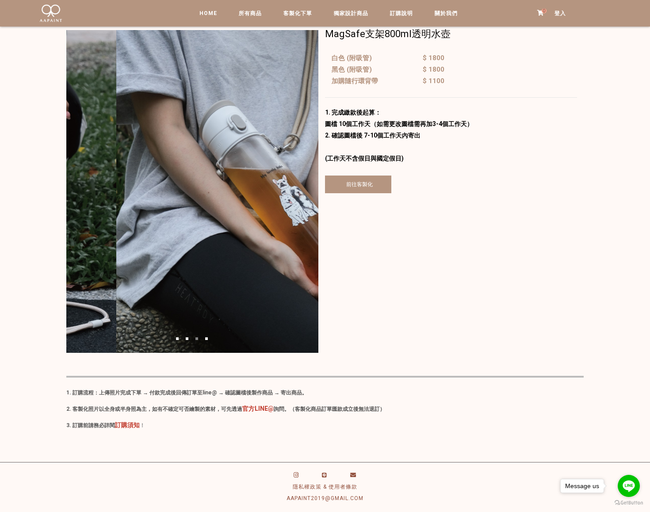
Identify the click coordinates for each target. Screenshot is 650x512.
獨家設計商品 (351, 13)
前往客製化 (358, 184)
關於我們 (446, 13)
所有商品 (250, 13)
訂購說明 (401, 13)
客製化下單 (297, 13)
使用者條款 (343, 487)
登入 (560, 13)
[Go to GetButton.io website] (629, 503)
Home (208, 13)
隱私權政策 (307, 487)
